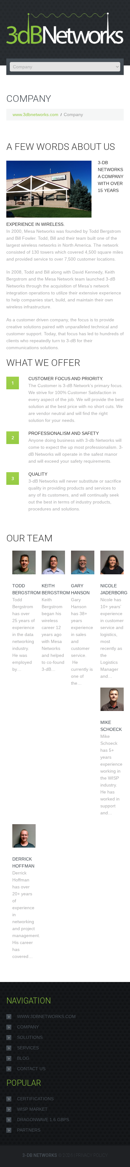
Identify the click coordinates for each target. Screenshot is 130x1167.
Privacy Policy (92, 1155)
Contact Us (31, 1068)
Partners (28, 1130)
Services (28, 1047)
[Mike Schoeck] (112, 699)
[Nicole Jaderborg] (112, 562)
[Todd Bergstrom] (24, 562)
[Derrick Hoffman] (24, 836)
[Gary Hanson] (82, 562)
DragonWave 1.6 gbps (43, 1119)
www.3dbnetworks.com (35, 114)
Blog (23, 1058)
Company (28, 1026)
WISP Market (32, 1109)
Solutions (30, 1037)
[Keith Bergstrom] (53, 562)
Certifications (35, 1098)
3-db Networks (39, 1155)
